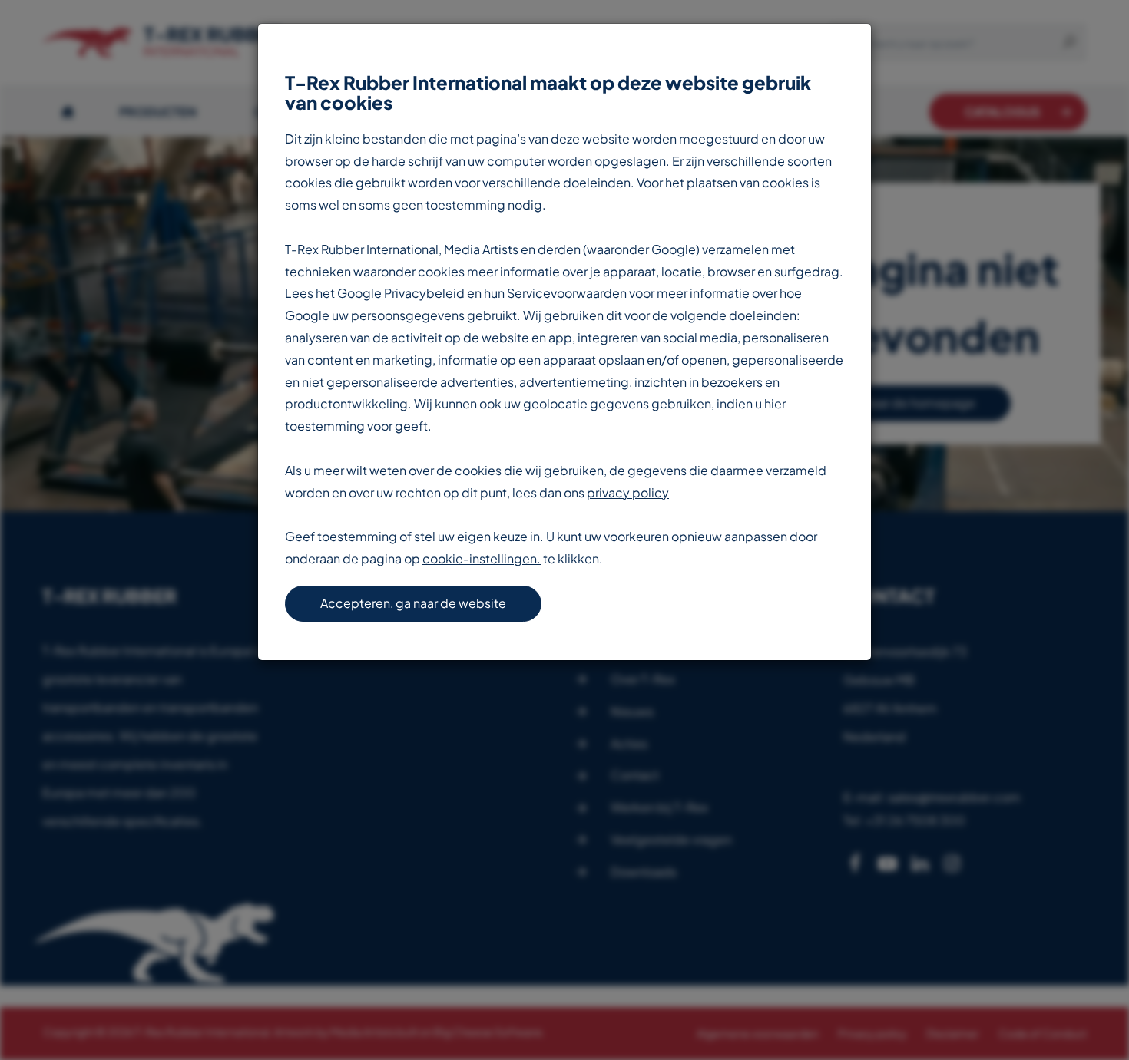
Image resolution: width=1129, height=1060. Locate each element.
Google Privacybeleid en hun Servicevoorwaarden (482, 293)
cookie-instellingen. (481, 558)
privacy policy (628, 492)
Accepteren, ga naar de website (413, 603)
